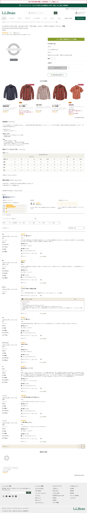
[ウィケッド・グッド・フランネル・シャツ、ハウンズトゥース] (10, 92)
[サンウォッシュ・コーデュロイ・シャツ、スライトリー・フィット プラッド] (43, 92)
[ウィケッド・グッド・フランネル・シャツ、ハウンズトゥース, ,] (3, 106)
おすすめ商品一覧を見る (79, 117)
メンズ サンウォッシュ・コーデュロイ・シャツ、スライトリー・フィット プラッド (43, 108)
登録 (29, 492)
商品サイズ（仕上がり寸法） (66, 55)
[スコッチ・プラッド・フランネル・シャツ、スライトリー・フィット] (60, 92)
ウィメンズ (11, 18)
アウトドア (27, 18)
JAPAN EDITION (80, 18)
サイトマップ (25, 508)
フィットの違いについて (53, 49)
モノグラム (37, 495)
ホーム (52, 18)
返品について (38, 500)
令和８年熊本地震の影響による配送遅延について (43, 1)
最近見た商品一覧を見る (79, 475)
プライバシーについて (17, 508)
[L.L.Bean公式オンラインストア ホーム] (8, 12)
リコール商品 (56, 502)
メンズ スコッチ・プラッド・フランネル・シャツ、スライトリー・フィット (59, 108)
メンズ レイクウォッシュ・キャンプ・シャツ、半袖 (76, 107)
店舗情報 (67, 8)
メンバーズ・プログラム (40, 493)
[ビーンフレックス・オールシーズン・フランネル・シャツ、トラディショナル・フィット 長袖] (11, 458)
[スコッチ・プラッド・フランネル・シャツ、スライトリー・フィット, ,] (52, 106)
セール (59, 18)
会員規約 (54, 500)
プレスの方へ (73, 497)
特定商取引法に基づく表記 (58, 495)
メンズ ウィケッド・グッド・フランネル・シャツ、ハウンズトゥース (10, 108)
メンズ (3, 18)
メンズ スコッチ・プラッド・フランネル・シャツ (26, 108)
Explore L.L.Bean (68, 18)
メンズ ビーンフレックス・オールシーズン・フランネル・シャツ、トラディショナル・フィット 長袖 (10, 468)
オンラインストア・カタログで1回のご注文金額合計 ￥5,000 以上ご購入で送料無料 (45, 5)
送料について (38, 497)
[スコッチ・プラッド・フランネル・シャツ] (27, 92)
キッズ (19, 18)
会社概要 (72, 488)
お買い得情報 (38, 490)
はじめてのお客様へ (39, 488)
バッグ (45, 18)
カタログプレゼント (39, 502)
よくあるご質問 (56, 493)
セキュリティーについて (7, 508)
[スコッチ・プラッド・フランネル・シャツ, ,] (19, 106)
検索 (55, 12)
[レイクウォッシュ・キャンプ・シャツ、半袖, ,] (69, 104)
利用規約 (54, 497)
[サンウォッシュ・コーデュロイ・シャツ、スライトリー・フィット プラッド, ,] (36, 104)
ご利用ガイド (55, 488)
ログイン (82, 8)
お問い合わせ (55, 490)
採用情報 (72, 493)
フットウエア (37, 18)
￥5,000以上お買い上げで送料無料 (67, 39)
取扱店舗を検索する (58, 75)
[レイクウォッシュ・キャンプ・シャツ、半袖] (76, 92)
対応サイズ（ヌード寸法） (53, 55)
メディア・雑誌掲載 (74, 495)
